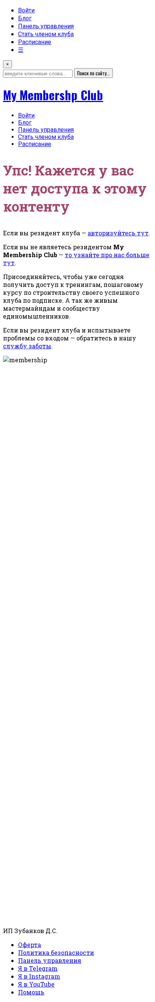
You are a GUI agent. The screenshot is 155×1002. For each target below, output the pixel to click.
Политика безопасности (56, 952)
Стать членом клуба (46, 34)
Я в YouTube (36, 984)
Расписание (34, 42)
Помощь (31, 992)
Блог (25, 18)
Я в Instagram (39, 976)
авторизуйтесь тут (118, 233)
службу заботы (27, 346)
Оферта (29, 945)
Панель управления (46, 26)
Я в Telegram (38, 968)
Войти (26, 10)
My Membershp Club (53, 95)
